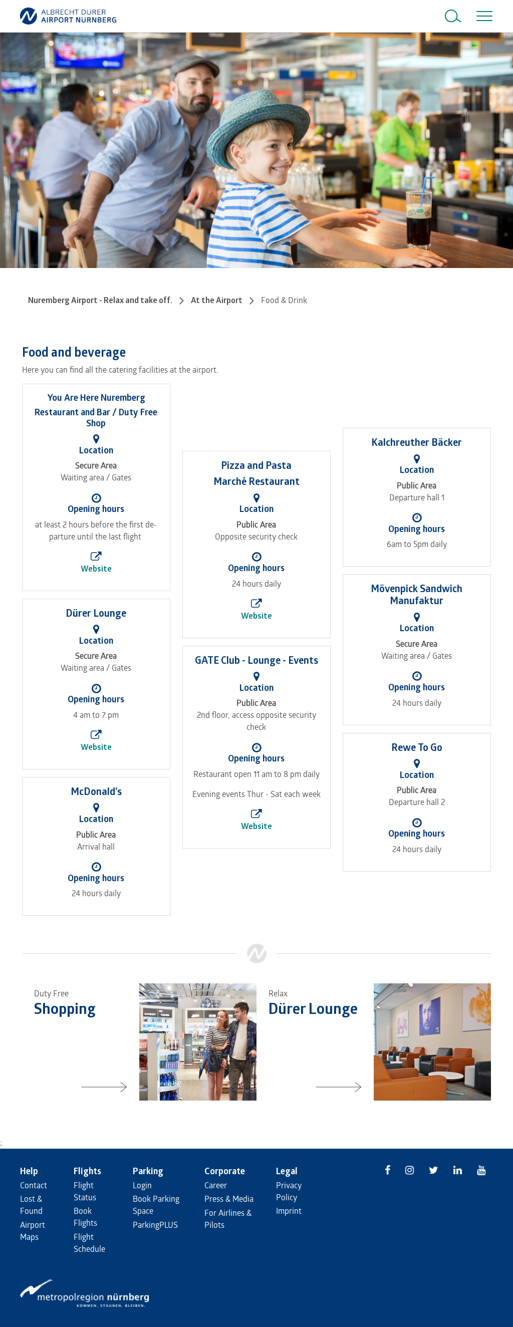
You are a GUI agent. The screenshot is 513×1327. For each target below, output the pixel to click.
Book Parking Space (156, 1204)
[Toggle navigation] (482, 16)
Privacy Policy (289, 1191)
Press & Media (228, 1198)
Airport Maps (32, 1230)
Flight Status (85, 1191)
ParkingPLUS (155, 1224)
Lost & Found (31, 1204)
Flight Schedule (89, 1242)
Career (215, 1185)
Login (142, 1185)
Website (96, 568)
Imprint (289, 1210)
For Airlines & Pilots (227, 1218)
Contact (33, 1185)
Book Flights (85, 1216)
